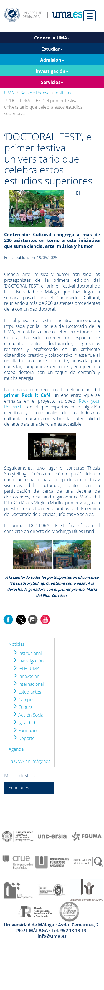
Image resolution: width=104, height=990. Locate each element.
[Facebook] (8, 619)
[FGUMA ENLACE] (86, 836)
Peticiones (19, 787)
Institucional (29, 653)
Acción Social (30, 715)
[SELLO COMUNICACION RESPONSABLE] (86, 862)
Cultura (24, 707)
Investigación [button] (50, 71)
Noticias (16, 644)
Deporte (26, 738)
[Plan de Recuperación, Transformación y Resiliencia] (35, 911)
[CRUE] (17, 862)
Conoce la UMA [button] (50, 38)
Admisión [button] (50, 60)
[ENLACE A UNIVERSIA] (52, 836)
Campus (25, 700)
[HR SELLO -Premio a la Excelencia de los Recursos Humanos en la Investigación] (86, 890)
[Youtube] (45, 619)
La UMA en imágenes (29, 761)
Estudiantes (29, 692)
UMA (9, 93)
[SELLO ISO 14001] (52, 890)
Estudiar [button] (50, 49)
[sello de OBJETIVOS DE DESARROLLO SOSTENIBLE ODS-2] (17, 836)
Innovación (28, 676)
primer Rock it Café (27, 395)
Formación (28, 730)
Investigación (30, 661)
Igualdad (26, 723)
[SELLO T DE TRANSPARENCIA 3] (17, 890)
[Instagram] (33, 619)
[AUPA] (52, 862)
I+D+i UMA (28, 668)
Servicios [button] (50, 82)
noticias (63, 93)
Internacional (30, 684)
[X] (20, 619)
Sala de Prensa (35, 93)
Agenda (16, 749)
